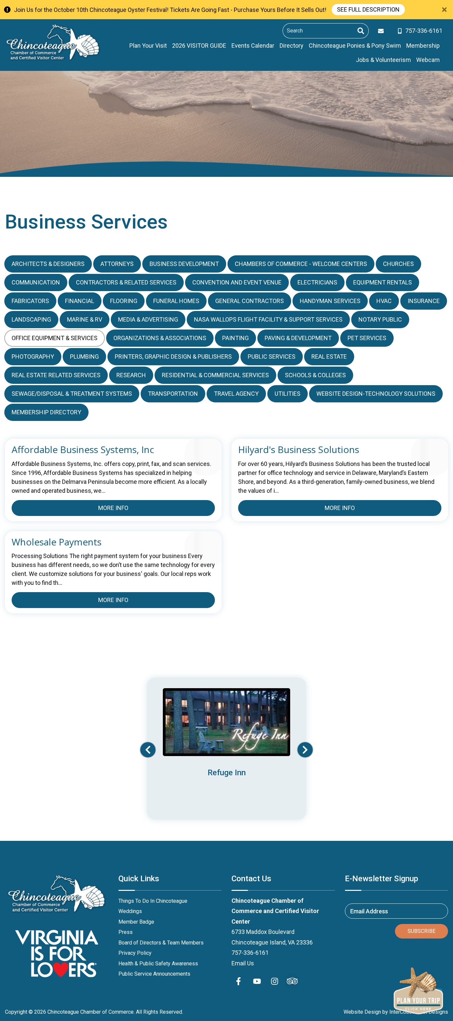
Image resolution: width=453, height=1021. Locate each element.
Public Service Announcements (154, 974)
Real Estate (329, 356)
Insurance (424, 300)
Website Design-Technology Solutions (375, 393)
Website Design (362, 1012)
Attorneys (117, 263)
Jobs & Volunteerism (383, 59)
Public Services (271, 356)
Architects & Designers (48, 263)
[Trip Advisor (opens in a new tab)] (292, 981)
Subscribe (421, 931)
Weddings (130, 911)
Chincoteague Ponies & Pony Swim (355, 45)
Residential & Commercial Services (215, 375)
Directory (291, 45)
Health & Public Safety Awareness (158, 963)
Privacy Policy (135, 953)
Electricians (317, 282)
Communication (36, 282)
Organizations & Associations (159, 337)
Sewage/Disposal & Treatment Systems (72, 393)
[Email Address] (382, 31)
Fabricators (30, 300)
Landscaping (31, 319)
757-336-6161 (250, 952)
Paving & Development (298, 337)
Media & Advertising (148, 319)
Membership (423, 45)
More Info (113, 507)
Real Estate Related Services (56, 375)
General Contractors (249, 300)
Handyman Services (330, 300)
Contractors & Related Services (126, 282)
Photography (33, 356)
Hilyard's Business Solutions (298, 449)
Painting (235, 337)
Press (125, 932)
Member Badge (136, 922)
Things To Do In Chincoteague (152, 901)
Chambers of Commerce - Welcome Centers (301, 263)
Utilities (287, 393)
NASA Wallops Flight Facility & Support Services (268, 319)
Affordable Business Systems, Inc (83, 449)
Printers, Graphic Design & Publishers (173, 356)
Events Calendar (252, 45)
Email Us (242, 963)
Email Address (369, 910)
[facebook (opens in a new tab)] (239, 981)
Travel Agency (236, 393)
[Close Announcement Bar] (444, 9)
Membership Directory (46, 412)
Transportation (173, 393)
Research (131, 375)
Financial (79, 300)
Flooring (123, 300)
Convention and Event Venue (237, 282)
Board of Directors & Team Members (161, 943)
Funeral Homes (176, 300)
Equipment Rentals (382, 282)
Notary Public (380, 319)
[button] (148, 749)
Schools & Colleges (315, 375)
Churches (398, 263)
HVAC (384, 300)
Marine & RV (84, 319)
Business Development (184, 263)
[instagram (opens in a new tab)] (275, 981)
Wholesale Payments (56, 542)
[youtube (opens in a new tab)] (257, 981)
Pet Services (367, 337)
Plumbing (84, 356)
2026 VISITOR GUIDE (199, 45)
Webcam (428, 59)
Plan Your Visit (148, 45)
